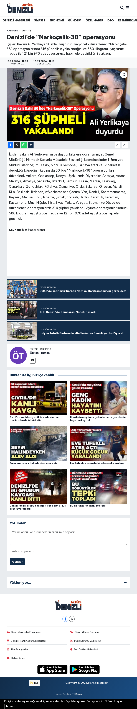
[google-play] (84, 669)
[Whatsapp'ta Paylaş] (24, 145)
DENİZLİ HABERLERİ (16, 20)
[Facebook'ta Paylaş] (10, 145)
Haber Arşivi (18, 658)
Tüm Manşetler (19, 649)
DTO (110, 20)
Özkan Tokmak (40, 352)
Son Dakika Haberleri (86, 649)
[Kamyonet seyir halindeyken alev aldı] (38, 443)
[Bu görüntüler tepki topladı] (99, 486)
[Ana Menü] (127, 7)
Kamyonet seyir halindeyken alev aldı (33, 463)
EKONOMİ (57, 20)
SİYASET (39, 20)
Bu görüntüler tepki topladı (87, 506)
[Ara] (122, 7)
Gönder (17, 561)
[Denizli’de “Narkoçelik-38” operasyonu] (69, 104)
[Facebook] (65, 619)
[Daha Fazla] (31, 145)
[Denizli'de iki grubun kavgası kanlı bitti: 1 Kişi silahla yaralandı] (38, 486)
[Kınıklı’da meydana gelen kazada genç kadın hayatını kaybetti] (99, 397)
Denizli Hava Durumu (87, 632)
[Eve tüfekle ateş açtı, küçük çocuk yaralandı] (99, 443)
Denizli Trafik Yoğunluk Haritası (28, 641)
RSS (36, 683)
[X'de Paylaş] (17, 145)
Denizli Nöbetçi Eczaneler (26, 632)
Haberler (12, 30)
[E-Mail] (33, 361)
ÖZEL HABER (94, 20)
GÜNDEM (74, 20)
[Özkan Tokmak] (18, 355)
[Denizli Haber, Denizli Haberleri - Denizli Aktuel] (20, 8)
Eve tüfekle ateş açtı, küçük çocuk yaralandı (97, 463)
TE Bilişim (77, 694)
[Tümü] (125, 582)
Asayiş (26, 30)
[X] (72, 619)
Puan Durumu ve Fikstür (87, 641)
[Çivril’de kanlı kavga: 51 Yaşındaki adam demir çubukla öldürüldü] (38, 397)
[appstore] (53, 669)
